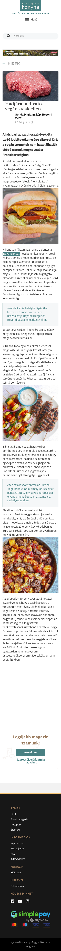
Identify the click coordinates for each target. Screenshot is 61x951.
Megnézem (30, 752)
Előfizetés (16, 873)
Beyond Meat (11, 254)
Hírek (14, 814)
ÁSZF (14, 854)
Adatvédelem (18, 859)
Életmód (15, 830)
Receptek (16, 825)
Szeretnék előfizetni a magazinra (30, 761)
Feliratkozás (17, 886)
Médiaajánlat (17, 848)
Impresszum (17, 843)
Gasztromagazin (19, 819)
